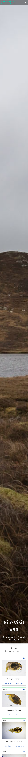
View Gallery (8, 715)
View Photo (8, 683)
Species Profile (20, 683)
